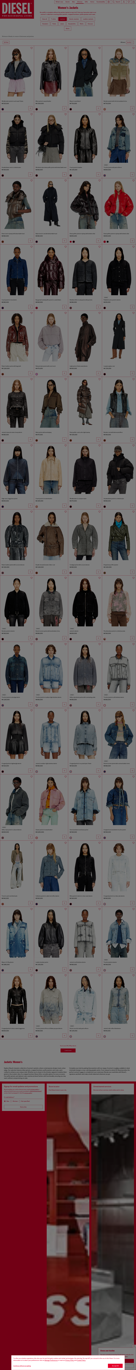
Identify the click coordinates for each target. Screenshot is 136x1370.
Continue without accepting (22, 1366)
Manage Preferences (51, 1360)
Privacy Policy (69, 1360)
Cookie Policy (81, 1360)
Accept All (115, 1366)
